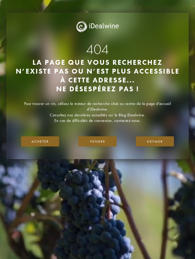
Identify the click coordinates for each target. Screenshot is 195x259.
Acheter (40, 141)
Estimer (155, 141)
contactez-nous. (127, 120)
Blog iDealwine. (132, 115)
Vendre (97, 141)
